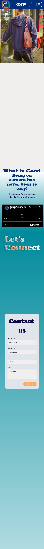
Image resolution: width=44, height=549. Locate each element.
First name (11, 338)
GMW (21, 4)
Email (9, 358)
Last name (11, 348)
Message (11, 367)
